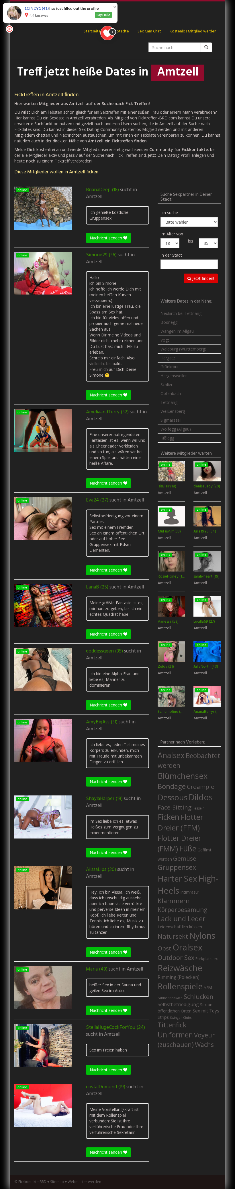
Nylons (202, 935)
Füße (187, 848)
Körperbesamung (182, 910)
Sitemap (57, 1181)
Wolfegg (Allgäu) (175, 429)
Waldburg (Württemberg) (183, 349)
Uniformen (175, 1034)
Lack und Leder (181, 918)
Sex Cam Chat (149, 31)
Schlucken (199, 996)
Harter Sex (177, 878)
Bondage (172, 786)
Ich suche (169, 212)
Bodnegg (168, 322)
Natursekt (173, 936)
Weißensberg (172, 411)
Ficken (168, 817)
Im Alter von (171, 234)
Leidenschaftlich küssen (180, 926)
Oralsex (187, 947)
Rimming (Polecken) (178, 977)
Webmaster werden (84, 1181)
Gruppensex (177, 867)
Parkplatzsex (206, 958)
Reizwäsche (180, 968)
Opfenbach (170, 393)
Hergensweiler (173, 375)
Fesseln (199, 808)
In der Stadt (171, 255)
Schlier (166, 384)
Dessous (172, 797)
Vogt (164, 340)
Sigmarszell (170, 420)
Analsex (171, 755)
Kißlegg (167, 438)
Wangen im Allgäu (177, 331)
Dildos (201, 797)
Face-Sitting (174, 807)
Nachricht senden (106, 238)
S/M (208, 987)
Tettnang (168, 402)
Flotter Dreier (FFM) (180, 822)
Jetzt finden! (202, 278)
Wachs (204, 1044)
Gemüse (184, 858)
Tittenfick (172, 1024)
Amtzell (94, 196)
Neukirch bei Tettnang (180, 313)
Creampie (200, 787)
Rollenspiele (180, 986)
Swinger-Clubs (180, 1017)
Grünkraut (169, 366)
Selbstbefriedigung (178, 1004)
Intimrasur (189, 892)
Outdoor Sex (176, 957)
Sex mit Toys (206, 1011)
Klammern (174, 900)
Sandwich (175, 998)
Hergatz (167, 358)
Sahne (162, 998)
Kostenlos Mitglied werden (193, 31)
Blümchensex (182, 775)
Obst (164, 948)
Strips (163, 1017)
